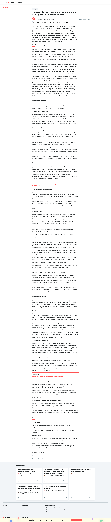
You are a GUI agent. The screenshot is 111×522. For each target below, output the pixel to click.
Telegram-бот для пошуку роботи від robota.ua (56, 509)
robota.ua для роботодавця (29, 509)
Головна (33, 458)
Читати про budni (76, 520)
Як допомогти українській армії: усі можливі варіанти (57, 507)
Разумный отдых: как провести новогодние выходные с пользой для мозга (57, 458)
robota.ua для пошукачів (28, 507)
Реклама (6, 509)
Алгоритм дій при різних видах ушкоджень (55, 511)
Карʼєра (39, 458)
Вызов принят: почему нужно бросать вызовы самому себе (47, 376)
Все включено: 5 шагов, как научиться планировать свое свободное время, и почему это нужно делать (55, 185)
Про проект (6, 507)
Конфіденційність (7, 511)
